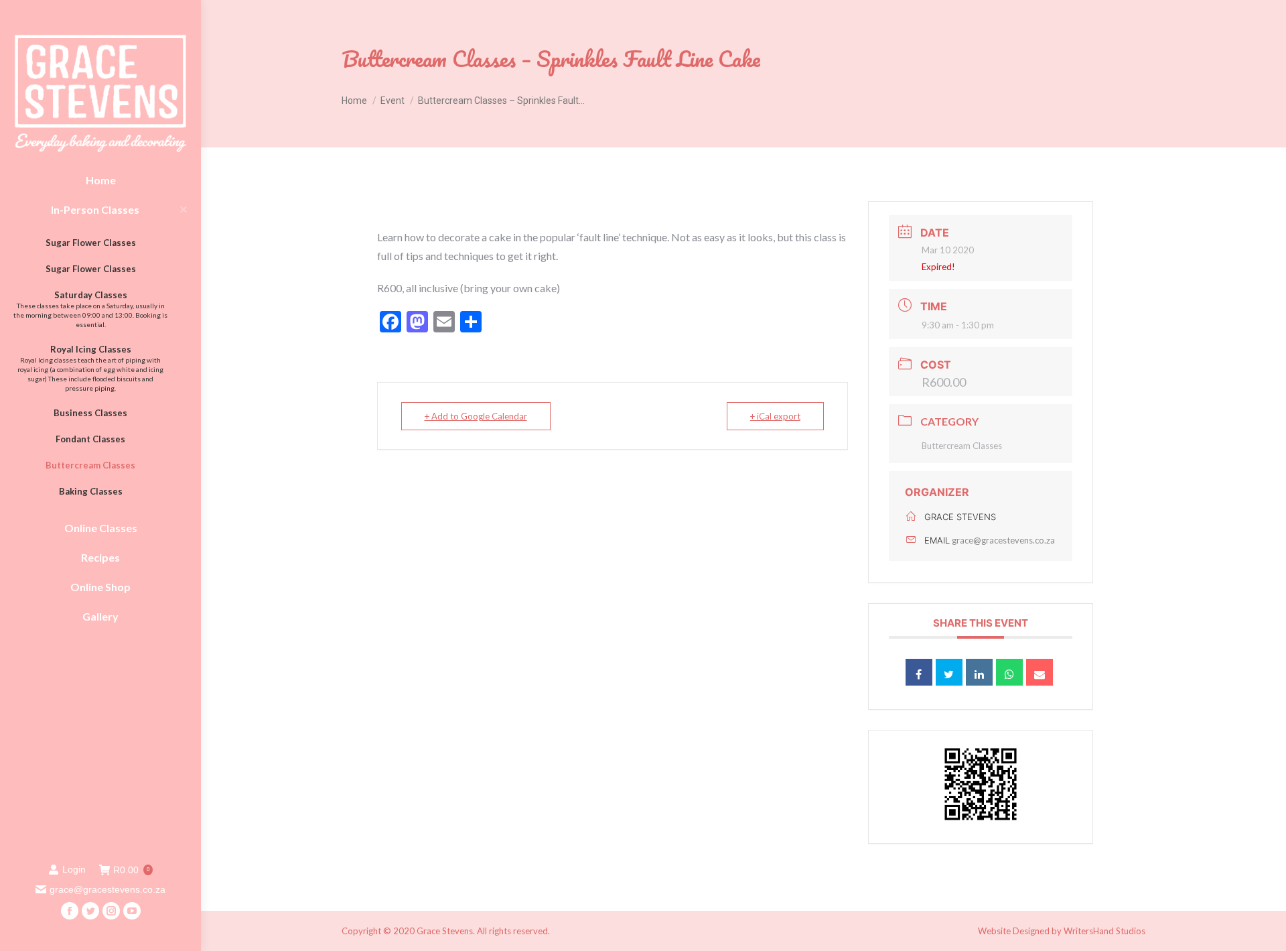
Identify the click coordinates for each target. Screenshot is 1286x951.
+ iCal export (775, 416)
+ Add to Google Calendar (476, 416)
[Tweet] (949, 672)
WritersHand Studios (1104, 931)
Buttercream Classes (962, 445)
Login (74, 869)
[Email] (1039, 672)
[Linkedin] (979, 672)
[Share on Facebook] (919, 672)
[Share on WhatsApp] (1009, 672)
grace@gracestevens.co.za (1003, 540)
